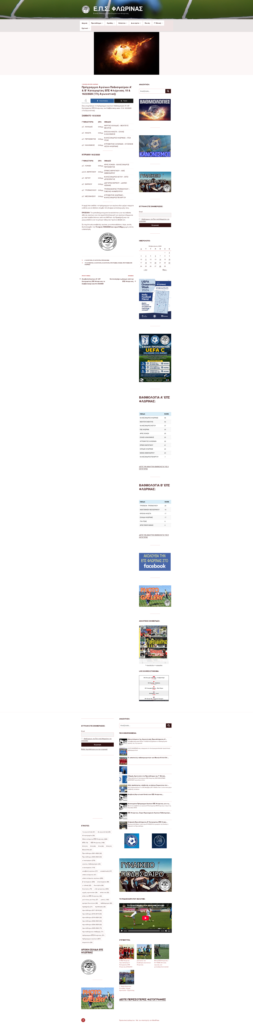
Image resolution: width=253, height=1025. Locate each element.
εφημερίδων (159, 665)
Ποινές (147, 23)
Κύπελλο (121, 23)
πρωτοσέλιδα (150, 665)
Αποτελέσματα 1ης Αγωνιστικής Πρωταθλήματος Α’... (147, 739)
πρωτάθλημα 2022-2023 (92, 921)
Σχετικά (85, 28)
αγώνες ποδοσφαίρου (91, 864)
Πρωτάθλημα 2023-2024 (92, 857)
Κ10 (85, 846)
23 (169, 263)
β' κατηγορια (88, 882)
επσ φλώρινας (102, 889)
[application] (145, 918)
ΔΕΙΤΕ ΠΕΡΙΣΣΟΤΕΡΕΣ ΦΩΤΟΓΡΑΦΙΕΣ (142, 999)
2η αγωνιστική (104, 832)
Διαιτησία (135, 23)
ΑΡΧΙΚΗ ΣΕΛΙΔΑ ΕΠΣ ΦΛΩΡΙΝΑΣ (92, 951)
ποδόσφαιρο (106, 903)
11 (146, 259)
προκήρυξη (87, 907)
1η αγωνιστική (88, 832)
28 (160, 266)
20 (155, 263)
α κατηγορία (98, 263)
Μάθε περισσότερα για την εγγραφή (94, 749)
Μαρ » (165, 270)
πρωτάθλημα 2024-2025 (92, 924)
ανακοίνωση (106, 871)
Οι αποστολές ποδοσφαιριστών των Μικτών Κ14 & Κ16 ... (148, 758)
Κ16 (109, 846)
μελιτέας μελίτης (90, 900)
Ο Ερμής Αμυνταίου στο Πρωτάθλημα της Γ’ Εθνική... (147, 776)
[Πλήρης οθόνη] (169, 931)
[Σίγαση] (166, 931)
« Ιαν (145, 270)
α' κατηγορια (88, 860)
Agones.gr (161, 700)
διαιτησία (99, 885)
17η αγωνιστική (89, 263)
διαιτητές (87, 889)
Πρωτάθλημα (96, 23)
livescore (167, 700)
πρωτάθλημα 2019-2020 (92, 917)
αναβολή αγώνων (90, 871)
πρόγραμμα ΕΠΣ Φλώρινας (93, 935)
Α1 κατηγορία (88, 835)
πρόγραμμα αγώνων (116, 263)
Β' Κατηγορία (97, 260)
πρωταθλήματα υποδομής (92, 932)
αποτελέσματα (89, 875)
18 (146, 263)
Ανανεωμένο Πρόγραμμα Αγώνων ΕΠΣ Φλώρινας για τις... (149, 804)
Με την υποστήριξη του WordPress (147, 1020)
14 (160, 259)
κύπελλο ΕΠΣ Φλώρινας (92, 896)
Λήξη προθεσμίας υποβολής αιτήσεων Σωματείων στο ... (148, 785)
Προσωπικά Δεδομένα (127, 1020)
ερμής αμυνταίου (90, 892)
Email (141, 212)
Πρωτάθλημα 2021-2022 (92, 853)
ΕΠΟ (85, 843)
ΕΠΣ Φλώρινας (94, 84)
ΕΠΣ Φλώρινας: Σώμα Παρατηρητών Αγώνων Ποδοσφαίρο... (149, 813)
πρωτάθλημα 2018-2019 (92, 914)
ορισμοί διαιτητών (90, 903)
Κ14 (101, 846)
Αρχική (84, 23)
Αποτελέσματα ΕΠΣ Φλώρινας (94, 839)
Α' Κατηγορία (88, 260)
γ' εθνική (86, 885)
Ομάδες (110, 23)
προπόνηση (100, 907)
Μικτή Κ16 (87, 850)
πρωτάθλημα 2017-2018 (92, 910)
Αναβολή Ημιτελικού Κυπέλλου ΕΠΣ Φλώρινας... (145, 794)
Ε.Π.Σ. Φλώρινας (118, 8)
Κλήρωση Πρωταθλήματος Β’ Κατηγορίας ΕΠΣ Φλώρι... (147, 822)
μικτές (105, 900)
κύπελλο (104, 892)
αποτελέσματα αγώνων (92, 878)
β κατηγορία (106, 263)
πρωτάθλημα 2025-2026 (92, 928)
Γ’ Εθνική (157, 23)
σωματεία (87, 942)
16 (169, 259)
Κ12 (93, 846)
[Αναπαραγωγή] (122, 931)
